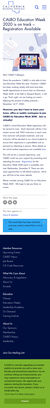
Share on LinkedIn (15, 202)
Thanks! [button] (25, 401)
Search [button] (37, 7)
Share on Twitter (10, 202)
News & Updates (10, 215)
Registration (27, 161)
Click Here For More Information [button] (20, 394)
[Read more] (25, 52)
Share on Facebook (5, 202)
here (44, 149)
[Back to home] (13, 7)
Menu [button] (44, 7)
